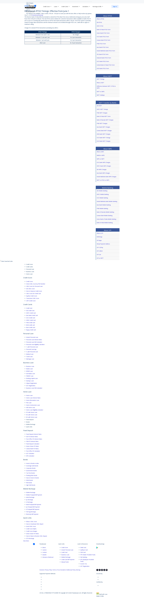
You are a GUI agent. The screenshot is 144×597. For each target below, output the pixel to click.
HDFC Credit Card (31, 313)
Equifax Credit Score (31, 296)
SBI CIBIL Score (30, 288)
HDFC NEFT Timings (102, 109)
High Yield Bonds (30, 485)
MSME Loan (29, 371)
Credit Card (29, 308)
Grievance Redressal (47, 557)
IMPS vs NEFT (100, 159)
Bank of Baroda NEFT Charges (105, 120)
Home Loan (29, 395)
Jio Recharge (29, 499)
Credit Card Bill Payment (67, 559)
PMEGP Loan (29, 376)
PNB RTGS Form (101, 43)
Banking (41, 15)
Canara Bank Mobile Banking (104, 215)
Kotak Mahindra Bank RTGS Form (106, 51)
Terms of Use (56, 570)
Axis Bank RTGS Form (103, 47)
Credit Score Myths (31, 529)
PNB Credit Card (30, 322)
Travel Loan (29, 356)
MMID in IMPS (101, 155)
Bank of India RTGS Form (103, 29)
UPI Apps (99, 240)
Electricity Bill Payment (32, 514)
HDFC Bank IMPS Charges (104, 166)
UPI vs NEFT (100, 258)
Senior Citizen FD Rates (32, 446)
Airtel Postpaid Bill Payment (33, 504)
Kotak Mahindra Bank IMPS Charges (106, 176)
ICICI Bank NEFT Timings (103, 137)
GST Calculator (30, 453)
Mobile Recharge (30, 492)
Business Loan (30, 366)
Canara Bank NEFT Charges (104, 130)
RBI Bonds (29, 482)
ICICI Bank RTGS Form (103, 36)
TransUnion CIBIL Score (32, 298)
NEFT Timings (100, 79)
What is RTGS (100, 19)
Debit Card (83, 547)
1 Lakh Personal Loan (32, 347)
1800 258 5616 (30, 12)
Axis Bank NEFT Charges (103, 127)
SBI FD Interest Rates (32, 436)
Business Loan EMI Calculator (34, 388)
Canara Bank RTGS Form (103, 40)
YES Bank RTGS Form (102, 54)
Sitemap (78, 570)
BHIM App (99, 237)
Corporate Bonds (31, 468)
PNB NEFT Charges (102, 113)
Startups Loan (30, 381)
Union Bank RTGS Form (103, 33)
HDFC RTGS (100, 26)
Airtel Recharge (30, 497)
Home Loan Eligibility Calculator (34, 410)
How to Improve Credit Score (34, 291)
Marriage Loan (30, 359)
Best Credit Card (30, 327)
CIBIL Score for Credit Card (33, 293)
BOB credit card (30, 325)
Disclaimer (63, 570)
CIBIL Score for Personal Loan (34, 286)
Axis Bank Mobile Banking (104, 205)
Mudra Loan (29, 369)
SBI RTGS (99, 22)
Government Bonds (31, 470)
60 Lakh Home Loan (31, 417)
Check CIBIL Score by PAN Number (35, 284)
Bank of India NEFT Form (103, 116)
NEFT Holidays (101, 95)
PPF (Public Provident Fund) (87, 555)
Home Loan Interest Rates (33, 398)
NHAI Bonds (29, 480)
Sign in (115, 6)
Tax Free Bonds (30, 473)
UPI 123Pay (100, 247)
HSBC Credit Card (31, 320)
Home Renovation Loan (32, 400)
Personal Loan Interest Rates (34, 339)
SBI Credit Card (30, 310)
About (44, 547)
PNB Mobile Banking (102, 208)
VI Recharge (29, 502)
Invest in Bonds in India (32, 463)
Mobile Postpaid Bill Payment (34, 495)
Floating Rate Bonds (31, 475)
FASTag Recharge (31, 512)
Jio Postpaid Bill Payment (33, 507)
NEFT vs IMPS (100, 91)
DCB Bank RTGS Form (103, 68)
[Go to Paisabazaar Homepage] (30, 6)
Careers (44, 550)
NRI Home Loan (30, 407)
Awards (44, 555)
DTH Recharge (30, 538)
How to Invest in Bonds (32, 478)
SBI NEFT (99, 105)
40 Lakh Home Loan (31, 415)
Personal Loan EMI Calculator (34, 342)
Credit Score (29, 281)
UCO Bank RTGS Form (103, 61)
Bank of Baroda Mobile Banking (105, 212)
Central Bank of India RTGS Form (106, 65)
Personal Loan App (31, 349)
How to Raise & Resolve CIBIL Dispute (36, 536)
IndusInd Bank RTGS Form (104, 58)
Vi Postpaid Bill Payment (32, 509)
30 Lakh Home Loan (31, 412)
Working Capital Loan (32, 378)
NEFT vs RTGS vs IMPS (103, 180)
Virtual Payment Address (103, 244)
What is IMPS (100, 152)
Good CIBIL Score (31, 526)
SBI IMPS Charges (101, 169)
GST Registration (30, 385)
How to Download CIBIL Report (34, 524)
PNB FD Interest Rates (32, 441)
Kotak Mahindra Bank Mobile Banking (107, 201)
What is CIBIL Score (31, 521)
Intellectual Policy (71, 570)
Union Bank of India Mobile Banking (106, 219)
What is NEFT (100, 82)
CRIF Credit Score (31, 301)
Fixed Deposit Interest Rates (34, 434)
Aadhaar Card (84, 550)
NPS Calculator (30, 456)
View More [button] (26, 541)
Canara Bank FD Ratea (32, 448)
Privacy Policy (48, 570)
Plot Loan (28, 402)
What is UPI (100, 233)
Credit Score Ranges (31, 531)
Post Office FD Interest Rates (34, 439)
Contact (44, 552)
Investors (42, 570)
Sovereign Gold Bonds (32, 466)
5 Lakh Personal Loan (32, 351)
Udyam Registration (31, 383)
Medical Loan (29, 354)
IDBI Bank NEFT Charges (103, 134)
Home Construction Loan (33, 405)
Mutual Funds (65, 562)
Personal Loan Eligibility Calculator (35, 344)
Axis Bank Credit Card (32, 315)
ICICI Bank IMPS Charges (103, 162)
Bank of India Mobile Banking (105, 222)
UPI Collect (100, 251)
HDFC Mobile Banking (103, 194)
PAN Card (83, 552)
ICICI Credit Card (30, 318)
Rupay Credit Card (31, 330)
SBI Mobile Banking (102, 191)
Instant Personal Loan (32, 337)
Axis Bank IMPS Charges (103, 173)
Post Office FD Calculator (33, 451)
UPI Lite (99, 254)
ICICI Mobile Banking (102, 198)
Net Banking (83, 557)
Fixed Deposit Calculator (32, 444)
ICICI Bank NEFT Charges (103, 141)
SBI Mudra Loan (30, 373)
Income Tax (83, 564)
